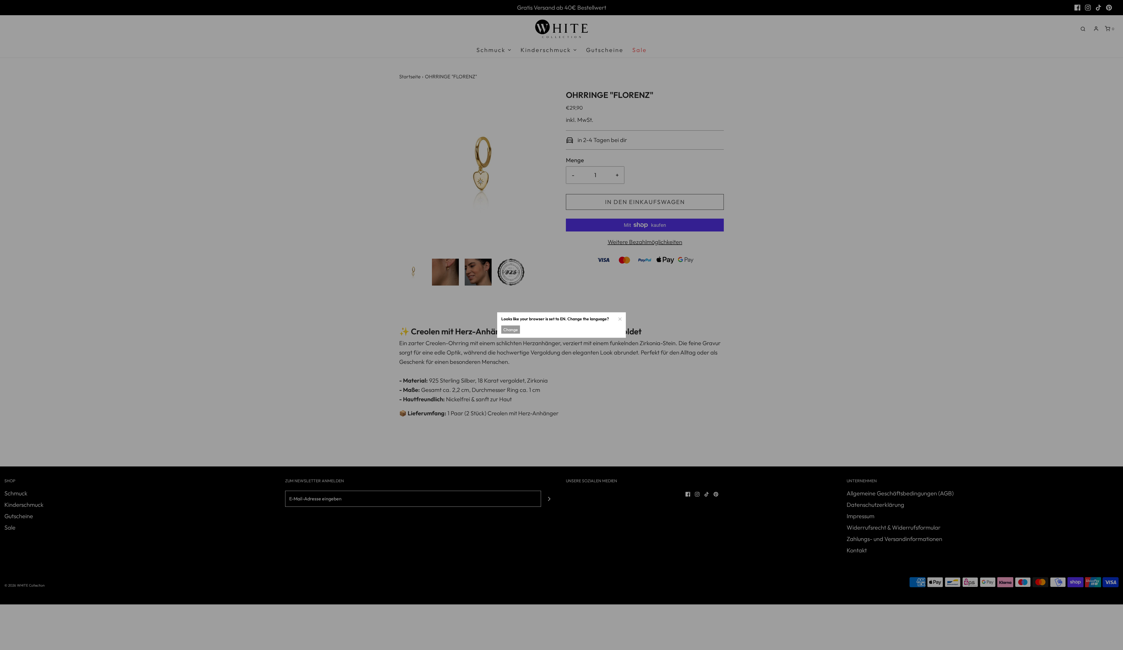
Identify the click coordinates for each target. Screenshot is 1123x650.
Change (510, 329)
